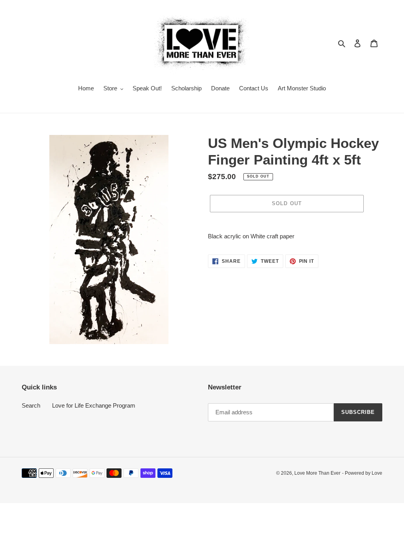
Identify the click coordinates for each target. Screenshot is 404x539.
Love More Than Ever (317, 473)
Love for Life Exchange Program (93, 405)
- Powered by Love (362, 473)
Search (31, 405)
